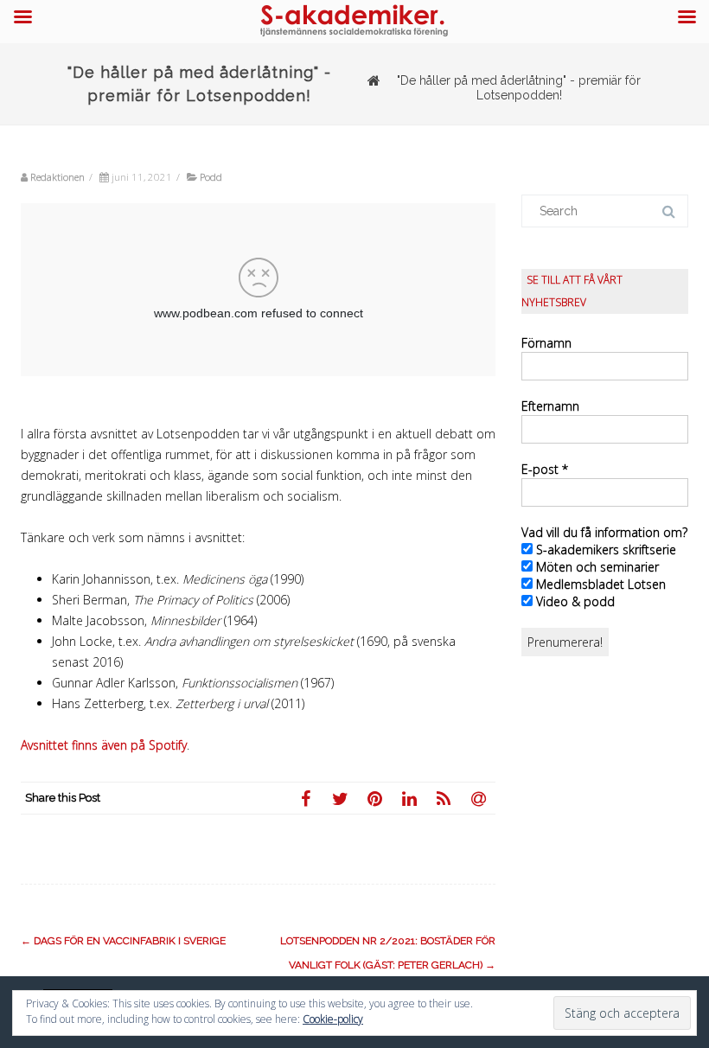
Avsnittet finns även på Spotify (104, 745)
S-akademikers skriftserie (604, 549)
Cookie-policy (333, 1019)
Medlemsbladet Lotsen (599, 584)
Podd (211, 176)
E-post (544, 469)
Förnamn (546, 343)
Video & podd (574, 601)
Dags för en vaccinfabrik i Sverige (123, 941)
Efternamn (550, 406)
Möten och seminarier (596, 567)
